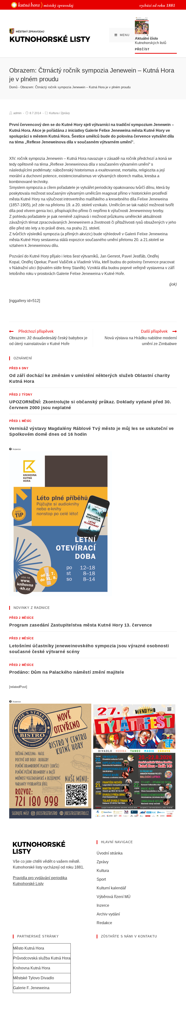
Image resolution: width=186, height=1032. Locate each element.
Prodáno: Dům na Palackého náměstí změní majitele (66, 672)
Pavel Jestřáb (133, 256)
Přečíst (142, 49)
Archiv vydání (108, 914)
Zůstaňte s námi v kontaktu (129, 936)
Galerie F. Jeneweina (31, 988)
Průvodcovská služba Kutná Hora (41, 958)
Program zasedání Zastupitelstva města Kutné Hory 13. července (80, 625)
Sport (101, 879)
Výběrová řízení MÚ (114, 897)
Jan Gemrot (110, 256)
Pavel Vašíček (60, 262)
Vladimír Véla (88, 262)
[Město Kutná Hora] (42, 5)
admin (17, 113)
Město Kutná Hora (28, 948)
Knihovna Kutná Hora (31, 968)
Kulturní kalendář (111, 888)
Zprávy (65, 113)
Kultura (54, 113)
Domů (13, 87)
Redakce (104, 923)
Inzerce (103, 905)
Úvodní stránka (110, 853)
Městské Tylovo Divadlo (33, 978)
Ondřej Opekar (33, 262)
